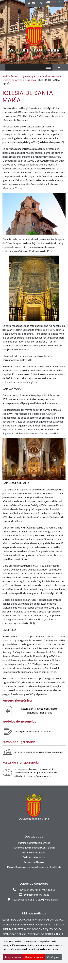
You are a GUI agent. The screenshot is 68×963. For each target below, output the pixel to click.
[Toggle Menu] (48, 67)
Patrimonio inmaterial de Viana (34, 842)
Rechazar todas (34, 957)
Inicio (5, 76)
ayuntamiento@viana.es (36, 894)
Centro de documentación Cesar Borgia (34, 847)
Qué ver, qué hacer (32, 76)
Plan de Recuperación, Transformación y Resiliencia (34, 867)
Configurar (53, 957)
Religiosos (30, 79)
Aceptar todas (13, 957)
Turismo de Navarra (34, 862)
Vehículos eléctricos (34, 857)
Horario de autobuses (34, 852)
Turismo (15, 76)
